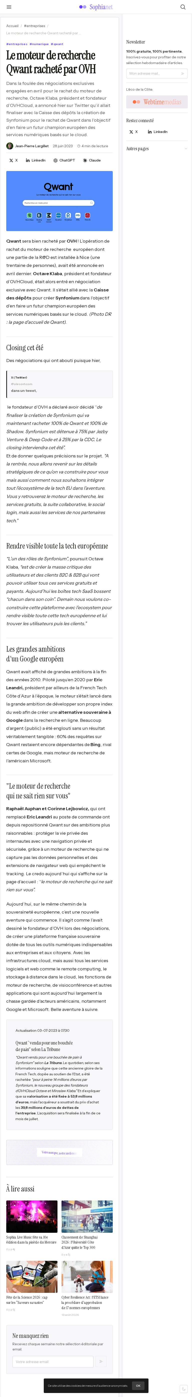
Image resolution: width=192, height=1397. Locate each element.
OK (138, 1385)
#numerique (39, 44)
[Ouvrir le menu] (9, 7)
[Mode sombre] (184, 1389)
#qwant (57, 44)
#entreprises (34, 26)
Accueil (12, 26)
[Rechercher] (183, 7)
